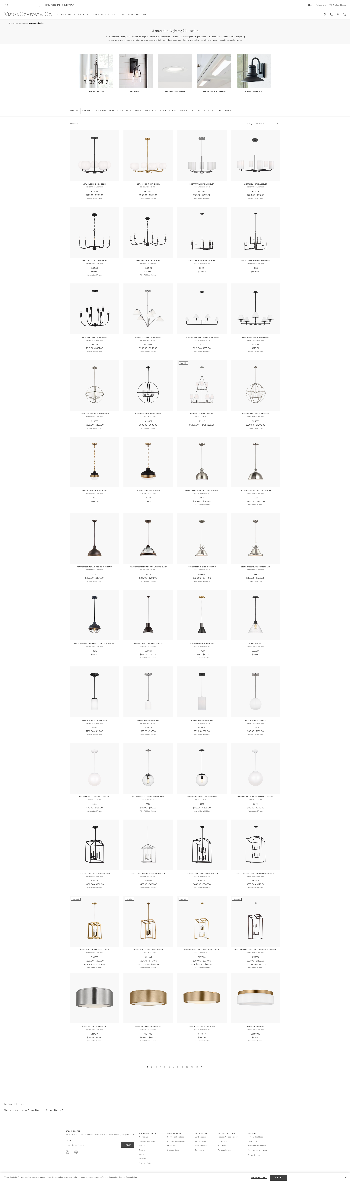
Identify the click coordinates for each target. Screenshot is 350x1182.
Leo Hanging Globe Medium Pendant (148, 796)
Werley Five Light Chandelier (148, 337)
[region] (175, 1177)
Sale (144, 14)
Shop (310, 5)
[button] (344, 14)
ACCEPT (278, 1177)
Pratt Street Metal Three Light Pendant (94, 567)
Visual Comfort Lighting (32, 1110)
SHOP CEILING (96, 91)
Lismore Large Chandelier (201, 414)
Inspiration (133, 14)
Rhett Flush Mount (255, 1026)
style (120, 110)
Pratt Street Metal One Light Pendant (202, 490)
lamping (173, 110)
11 (192, 1067)
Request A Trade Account (228, 1137)
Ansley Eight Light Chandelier (201, 260)
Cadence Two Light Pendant (148, 490)
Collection (161, 110)
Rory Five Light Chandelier (95, 184)
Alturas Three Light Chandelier (94, 414)
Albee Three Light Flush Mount (202, 1026)
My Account (223, 1141)
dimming (184, 110)
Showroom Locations (175, 1137)
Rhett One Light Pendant (202, 720)
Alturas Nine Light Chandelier (255, 414)
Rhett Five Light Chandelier (201, 184)
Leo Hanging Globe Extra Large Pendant (255, 796)
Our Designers (200, 1137)
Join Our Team (200, 1141)
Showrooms (325, 14)
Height (129, 110)
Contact (331, 14)
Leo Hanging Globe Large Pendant (202, 796)
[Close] (346, 1177)
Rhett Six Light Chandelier (255, 184)
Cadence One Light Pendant (94, 490)
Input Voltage (198, 110)
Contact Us (143, 1137)
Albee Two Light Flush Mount (148, 1026)
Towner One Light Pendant (202, 643)
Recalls (142, 1150)
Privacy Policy (253, 1141)
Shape (228, 110)
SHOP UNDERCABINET (214, 91)
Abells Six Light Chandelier (148, 260)
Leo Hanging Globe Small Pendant (94, 796)
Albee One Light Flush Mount (94, 1026)
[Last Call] (202, 408)
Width (138, 110)
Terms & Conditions (255, 1137)
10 (187, 1067)
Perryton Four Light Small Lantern (94, 873)
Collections (118, 14)
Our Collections (21, 23)
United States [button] (339, 5)
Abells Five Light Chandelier (94, 260)
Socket (219, 110)
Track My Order (145, 1163)
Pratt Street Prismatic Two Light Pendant (148, 567)
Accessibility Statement (257, 1145)
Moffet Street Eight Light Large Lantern (202, 950)
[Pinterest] (76, 1152)
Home (11, 23)
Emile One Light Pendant (148, 720)
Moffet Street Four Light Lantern (148, 950)
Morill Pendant (255, 643)
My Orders (222, 1145)
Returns (142, 1145)
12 (197, 1067)
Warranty (142, 1158)
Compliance (199, 1150)
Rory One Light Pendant (255, 720)
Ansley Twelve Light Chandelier (255, 260)
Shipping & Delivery (147, 1141)
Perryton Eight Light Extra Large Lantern (255, 873)
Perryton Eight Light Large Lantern (202, 873)
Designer (148, 110)
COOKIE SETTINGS (259, 1177)
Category (101, 110)
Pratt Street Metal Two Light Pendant (255, 490)
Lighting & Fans (64, 14)
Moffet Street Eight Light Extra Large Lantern (255, 950)
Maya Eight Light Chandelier (94, 337)
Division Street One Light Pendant (148, 643)
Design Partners (101, 14)
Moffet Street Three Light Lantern (94, 950)
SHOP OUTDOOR (253, 91)
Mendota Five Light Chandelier (255, 337)
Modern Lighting (11, 1110)
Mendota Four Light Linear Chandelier (202, 337)
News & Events (201, 1145)
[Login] (338, 14)
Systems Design (82, 14)
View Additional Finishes (94, 198)
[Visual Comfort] (30, 15)
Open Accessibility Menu (257, 1150)
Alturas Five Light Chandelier (148, 414)
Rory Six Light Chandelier (148, 184)
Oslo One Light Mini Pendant (94, 720)
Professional (321, 5)
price (210, 110)
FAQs (141, 1154)
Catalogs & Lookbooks (176, 1141)
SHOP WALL (136, 91)
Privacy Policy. (131, 1177)
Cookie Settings (254, 1155)
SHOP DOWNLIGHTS (175, 91)
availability (88, 110)
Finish (112, 110)
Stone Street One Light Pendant (202, 567)
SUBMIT (128, 1145)
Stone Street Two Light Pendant (255, 567)
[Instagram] (67, 1152)
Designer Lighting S (54, 1110)
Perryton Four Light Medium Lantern (148, 873)
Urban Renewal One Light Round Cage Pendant (94, 643)
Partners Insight (224, 1150)
